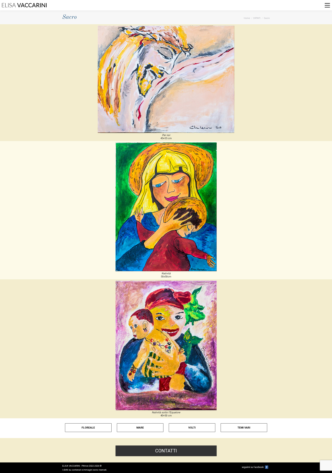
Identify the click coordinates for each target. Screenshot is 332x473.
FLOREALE (88, 427)
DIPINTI (256, 18)
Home (247, 18)
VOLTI (192, 427)
